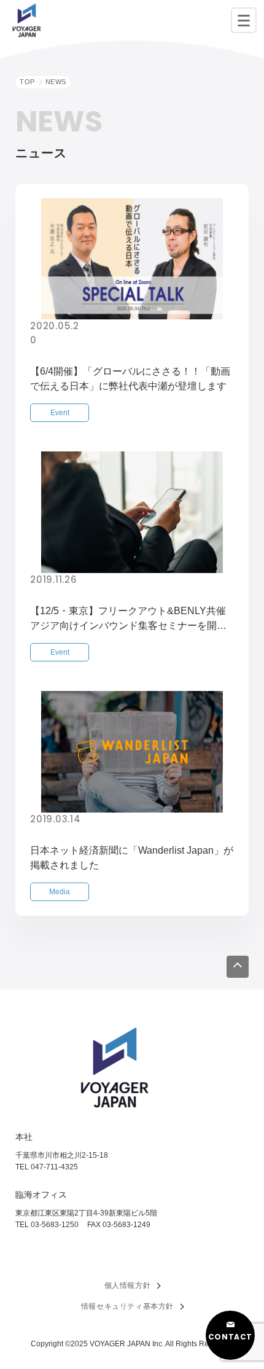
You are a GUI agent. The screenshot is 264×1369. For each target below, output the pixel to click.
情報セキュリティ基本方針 (127, 1306)
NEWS (55, 81)
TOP (27, 81)
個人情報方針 (127, 1285)
